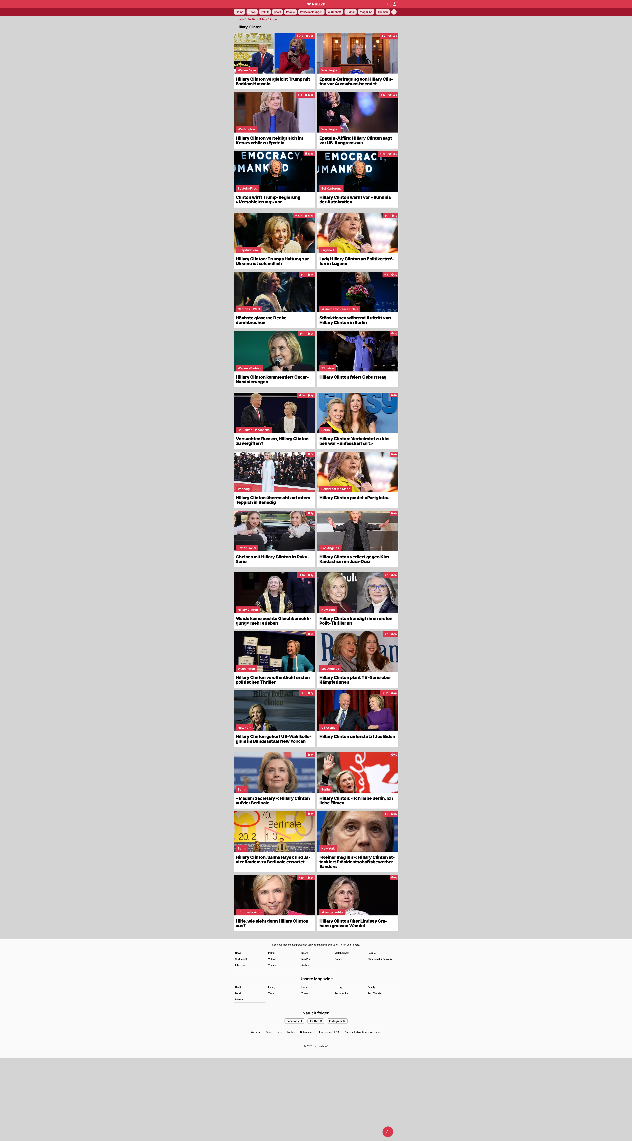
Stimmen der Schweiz (380, 959)
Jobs (279, 1032)
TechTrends (374, 993)
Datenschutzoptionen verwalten (363, 1032)
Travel (304, 993)
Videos (272, 959)
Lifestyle (240, 965)
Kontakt (291, 1032)
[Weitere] (394, 12)
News (238, 952)
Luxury (339, 987)
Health (238, 987)
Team (269, 1032)
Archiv (305, 965)
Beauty (239, 999)
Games (339, 959)
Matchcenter (342, 952)
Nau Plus (306, 959)
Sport (304, 952)
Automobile (341, 993)
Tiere (271, 993)
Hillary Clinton (268, 19)
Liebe (304, 987)
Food (238, 993)
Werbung (256, 1032)
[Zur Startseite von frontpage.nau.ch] (316, 4)
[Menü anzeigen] (395, 4)
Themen (272, 965)
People (372, 952)
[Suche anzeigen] (389, 4)
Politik (251, 19)
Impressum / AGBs (329, 1032)
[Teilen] (388, 1131)
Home (240, 19)
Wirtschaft (241, 959)
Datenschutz (307, 1032)
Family (371, 987)
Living (271, 987)
